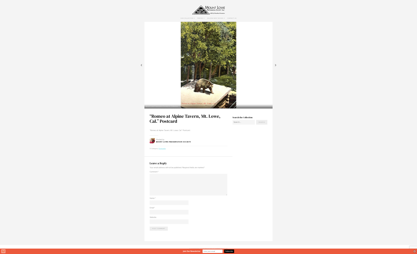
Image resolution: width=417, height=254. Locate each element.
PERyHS (200, 18)
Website (153, 217)
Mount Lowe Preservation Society (173, 142)
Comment (154, 172)
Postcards (162, 148)
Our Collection (186, 18)
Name (153, 198)
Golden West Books (215, 18)
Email (152, 208)
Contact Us (232, 18)
